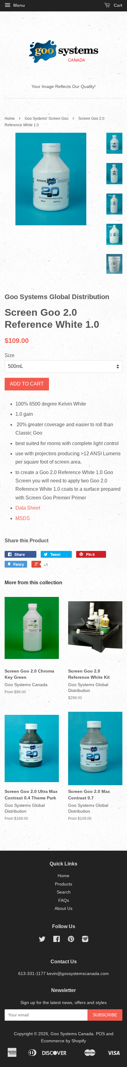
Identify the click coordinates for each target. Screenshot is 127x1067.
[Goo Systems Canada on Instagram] (85, 940)
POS (100, 1034)
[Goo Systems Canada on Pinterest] (71, 940)
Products (63, 884)
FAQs (63, 900)
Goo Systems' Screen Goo (46, 118)
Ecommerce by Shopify (63, 1041)
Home (10, 118)
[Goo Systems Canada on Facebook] (56, 940)
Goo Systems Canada (72, 1034)
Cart (117, 5)
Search (64, 892)
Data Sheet (27, 508)
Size (9, 355)
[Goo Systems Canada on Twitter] (42, 940)
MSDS (22, 518)
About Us (63, 908)
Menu (18, 5)
